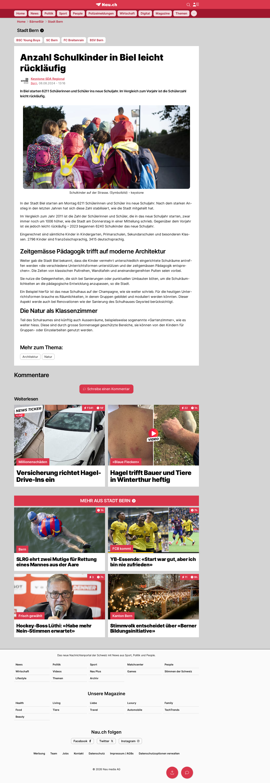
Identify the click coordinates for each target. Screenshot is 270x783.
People (169, 664)
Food (19, 709)
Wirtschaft (22, 671)
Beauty (20, 716)
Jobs (65, 753)
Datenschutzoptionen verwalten (159, 753)
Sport (93, 664)
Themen (58, 678)
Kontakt (79, 753)
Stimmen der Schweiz (178, 671)
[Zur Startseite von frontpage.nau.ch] (106, 4)
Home (21, 21)
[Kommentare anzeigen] (187, 773)
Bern (34, 83)
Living (56, 702)
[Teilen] (172, 773)
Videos (57, 671)
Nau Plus (95, 671)
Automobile (134, 709)
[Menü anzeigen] (196, 4)
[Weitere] (194, 13)
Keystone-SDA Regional (48, 79)
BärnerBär (37, 21)
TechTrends (172, 709)
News (19, 664)
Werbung (39, 753)
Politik (57, 664)
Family (169, 702)
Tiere (56, 709)
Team (53, 753)
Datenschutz (97, 753)
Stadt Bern (55, 21)
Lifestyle (21, 678)
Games (131, 671)
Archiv (94, 678)
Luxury (131, 702)
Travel (94, 709)
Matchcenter (135, 664)
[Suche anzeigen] (188, 4)
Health (20, 702)
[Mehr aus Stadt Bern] (106, 501)
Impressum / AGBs (122, 753)
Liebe (93, 702)
